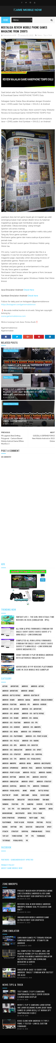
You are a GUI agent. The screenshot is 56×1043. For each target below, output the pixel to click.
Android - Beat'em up (31, 695)
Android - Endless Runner (43, 700)
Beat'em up (6, 795)
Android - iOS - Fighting (11, 723)
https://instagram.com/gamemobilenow (18, 304)
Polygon (30, 822)
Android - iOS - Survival (33, 754)
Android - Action (37, 686)
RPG (21, 827)
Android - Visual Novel (11, 791)
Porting (40, 822)
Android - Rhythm (9, 777)
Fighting (15, 804)
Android (25, 686)
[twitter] (26, 2)
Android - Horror (39, 704)
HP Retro (49, 804)
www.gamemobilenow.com (13, 316)
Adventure (15, 686)
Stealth (5, 831)
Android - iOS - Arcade (10, 713)
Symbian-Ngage (36, 831)
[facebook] (21, 2)
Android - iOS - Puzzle (10, 741)
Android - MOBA (25, 763)
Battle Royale (43, 791)
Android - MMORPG (9, 763)
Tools (48, 831)
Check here (33, 295)
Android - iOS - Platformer (12, 736)
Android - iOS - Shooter (29, 745)
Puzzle (48, 822)
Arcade (32, 791)
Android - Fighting (9, 704)
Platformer (6, 822)
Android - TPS (25, 786)
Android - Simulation (10, 781)
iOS (3, 809)
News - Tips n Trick (45, 35)
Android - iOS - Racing (30, 741)
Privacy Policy (7, 865)
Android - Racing (45, 772)
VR (27, 840)
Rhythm (14, 827)
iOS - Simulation (23, 809)
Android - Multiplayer (42, 763)
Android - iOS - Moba (10, 732)
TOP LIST (5, 836)
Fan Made (46, 800)
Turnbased (41, 836)
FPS (23, 804)
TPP (26, 836)
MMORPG (42, 809)
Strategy (14, 831)
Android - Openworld (10, 768)
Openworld (22, 818)
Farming (5, 804)
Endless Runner (33, 800)
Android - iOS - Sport (33, 750)
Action (4, 686)
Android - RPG (24, 777)
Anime (25, 791)
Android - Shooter (40, 777)
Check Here (28, 290)
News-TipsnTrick (8, 818)
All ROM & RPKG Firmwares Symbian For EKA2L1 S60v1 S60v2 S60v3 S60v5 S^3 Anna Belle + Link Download (34, 631)
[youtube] (34, 2)
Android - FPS (25, 704)
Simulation (40, 827)
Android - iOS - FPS (31, 723)
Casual (34, 795)
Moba (51, 809)
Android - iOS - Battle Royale (33, 713)
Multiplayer (20, 813)
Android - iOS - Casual (30, 718)
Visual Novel (18, 840)
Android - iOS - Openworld (31, 732)
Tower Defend (17, 836)
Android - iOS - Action (10, 709)
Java (34, 809)
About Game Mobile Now (11, 868)
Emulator (21, 800)
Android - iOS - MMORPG (32, 727)
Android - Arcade (27, 691)
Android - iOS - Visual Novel (30, 759)
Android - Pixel (27, 768)
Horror (39, 804)
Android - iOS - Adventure (32, 709)
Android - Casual (24, 700)
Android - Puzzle (29, 772)
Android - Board (8, 700)
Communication (8, 800)
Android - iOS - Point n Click (36, 736)
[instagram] (30, 2)
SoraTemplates (27, 1039)
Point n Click (19, 822)
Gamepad (30, 804)
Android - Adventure (10, 691)
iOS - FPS (11, 809)
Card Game (25, 795)
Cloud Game (45, 795)
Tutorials (6, 840)
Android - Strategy (44, 781)
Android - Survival (9, 786)
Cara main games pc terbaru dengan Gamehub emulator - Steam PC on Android (34, 940)
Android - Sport (28, 781)
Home (5, 20)
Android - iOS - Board (10, 718)
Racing (4, 827)
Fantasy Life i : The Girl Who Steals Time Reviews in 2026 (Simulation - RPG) (35, 618)
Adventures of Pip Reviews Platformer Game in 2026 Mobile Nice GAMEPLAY (34, 668)
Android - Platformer (44, 768)
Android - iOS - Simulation (12, 750)
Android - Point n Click (11, 772)
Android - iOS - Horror (11, 727)
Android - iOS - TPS (9, 759)
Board (16, 795)
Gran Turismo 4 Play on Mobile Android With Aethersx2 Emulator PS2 (34, 656)
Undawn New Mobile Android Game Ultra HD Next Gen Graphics (33, 918)
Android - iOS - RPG (9, 745)
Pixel (43, 818)
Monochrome (7, 813)
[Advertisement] (28, 529)
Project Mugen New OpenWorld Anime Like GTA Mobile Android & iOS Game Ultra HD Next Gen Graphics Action (34, 893)
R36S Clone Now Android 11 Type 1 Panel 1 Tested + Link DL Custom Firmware (26, 419)
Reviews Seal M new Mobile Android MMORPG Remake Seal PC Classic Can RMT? (34, 907)
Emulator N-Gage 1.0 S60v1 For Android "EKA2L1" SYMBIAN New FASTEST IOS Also (35, 972)
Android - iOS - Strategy (11, 754)
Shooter (29, 827)
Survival (25, 831)
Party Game (33, 818)
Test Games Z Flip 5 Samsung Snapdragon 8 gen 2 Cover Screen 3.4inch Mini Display (26, 366)
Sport (49, 827)
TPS (32, 836)
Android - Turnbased (41, 786)
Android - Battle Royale (11, 695)
